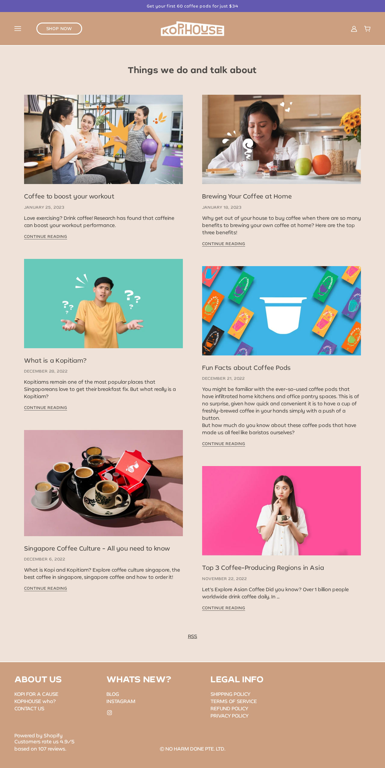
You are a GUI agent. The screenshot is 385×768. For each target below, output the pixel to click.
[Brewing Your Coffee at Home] (281, 144)
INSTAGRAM (120, 701)
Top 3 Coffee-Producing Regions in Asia (263, 567)
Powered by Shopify (38, 735)
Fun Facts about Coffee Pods (246, 367)
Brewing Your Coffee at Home (247, 196)
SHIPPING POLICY (231, 694)
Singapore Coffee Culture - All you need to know (97, 548)
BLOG (112, 694)
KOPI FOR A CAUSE (36, 694)
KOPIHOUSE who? (35, 701)
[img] (109, 712)
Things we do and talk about (192, 70)
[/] (193, 28)
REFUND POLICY (229, 708)
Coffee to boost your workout (69, 196)
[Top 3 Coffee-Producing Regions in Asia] (281, 515)
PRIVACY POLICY (230, 715)
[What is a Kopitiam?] (103, 308)
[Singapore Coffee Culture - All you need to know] (103, 487)
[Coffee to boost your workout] (103, 144)
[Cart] (367, 28)
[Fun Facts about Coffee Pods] (281, 315)
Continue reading (45, 237)
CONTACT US (29, 708)
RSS (192, 636)
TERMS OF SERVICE (234, 701)
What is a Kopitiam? (55, 360)
